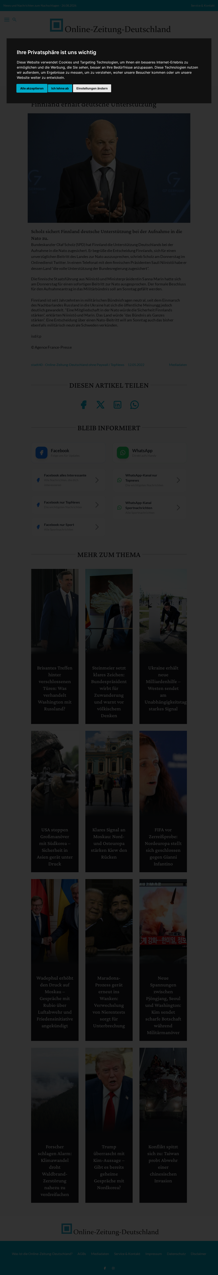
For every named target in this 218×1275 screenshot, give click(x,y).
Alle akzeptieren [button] (32, 88)
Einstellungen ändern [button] (92, 88)
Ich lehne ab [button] (60, 88)
